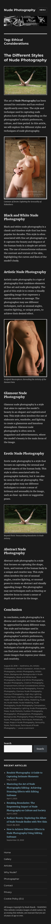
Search (7, 743)
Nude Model (12, 702)
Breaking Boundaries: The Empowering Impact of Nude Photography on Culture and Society (26, 806)
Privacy (8, 892)
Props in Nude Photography (22, 722)
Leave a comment (26, 728)
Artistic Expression (25, 669)
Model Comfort (10, 700)
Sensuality (39, 722)
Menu (43, 10)
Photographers (23, 714)
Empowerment (11, 686)
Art (31, 666)
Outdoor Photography (33, 711)
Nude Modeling (26, 702)
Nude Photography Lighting (16, 708)
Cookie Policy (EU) (14, 898)
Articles (8, 865)
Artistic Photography (25, 671)
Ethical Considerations (28, 686)
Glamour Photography (14, 694)
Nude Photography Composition (30, 705)
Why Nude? (10, 872)
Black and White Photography (29, 680)
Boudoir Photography (13, 683)
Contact (8, 885)
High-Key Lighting (33, 694)
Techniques (15, 725)
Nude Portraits (16, 711)
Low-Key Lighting (33, 697)
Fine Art (7, 688)
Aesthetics (24, 666)
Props (6, 722)
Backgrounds (16, 674)
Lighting (21, 697)
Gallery (7, 859)
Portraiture (37, 719)
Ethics (41, 686)
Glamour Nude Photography (29, 691)
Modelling (34, 700)
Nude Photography (19, 10)
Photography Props (25, 717)
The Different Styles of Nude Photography (25, 57)
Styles (6, 725)
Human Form (10, 697)
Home (7, 852)
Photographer (10, 714)
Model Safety (23, 700)
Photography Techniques (21, 719)
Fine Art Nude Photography (24, 688)
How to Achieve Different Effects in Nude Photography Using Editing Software (26, 833)
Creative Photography (33, 683)
